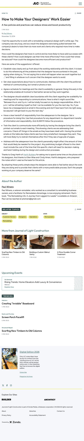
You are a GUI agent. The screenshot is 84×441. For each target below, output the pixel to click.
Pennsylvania (49, 217)
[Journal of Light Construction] (42, 3)
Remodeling (7, 221)
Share (79, 13)
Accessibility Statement (37, 415)
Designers (22, 217)
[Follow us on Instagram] (11, 385)
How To (5, 13)
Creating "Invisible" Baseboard (18, 303)
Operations (33, 217)
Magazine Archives (26, 376)
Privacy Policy (6, 415)
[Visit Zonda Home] (11, 422)
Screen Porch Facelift (13, 317)
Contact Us (61, 411)
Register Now (9, 287)
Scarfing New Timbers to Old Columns (22, 330)
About (4, 411)
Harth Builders (29, 154)
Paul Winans (8, 33)
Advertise (32, 411)
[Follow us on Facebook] (7, 385)
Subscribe (23, 372)
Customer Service (9, 217)
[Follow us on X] (3, 385)
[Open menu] (80, 4)
